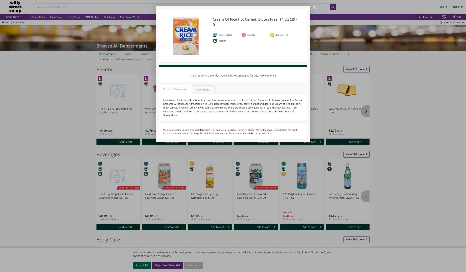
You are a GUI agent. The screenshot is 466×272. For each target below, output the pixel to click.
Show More (170, 115)
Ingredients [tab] (203, 89)
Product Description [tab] (175, 89)
